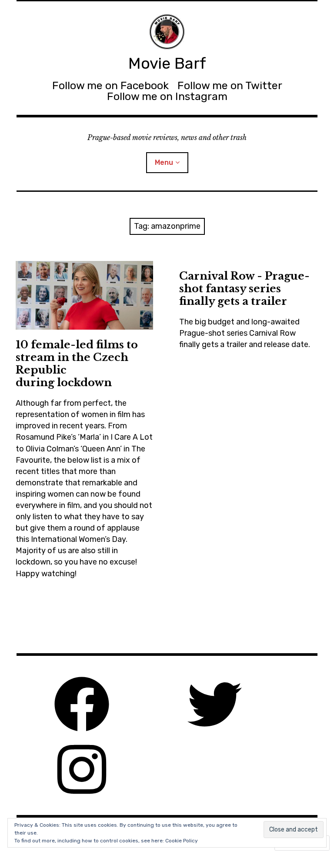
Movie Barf (167, 63)
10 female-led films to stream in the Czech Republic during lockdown (77, 363)
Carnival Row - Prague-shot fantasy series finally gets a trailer (244, 288)
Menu (164, 162)
